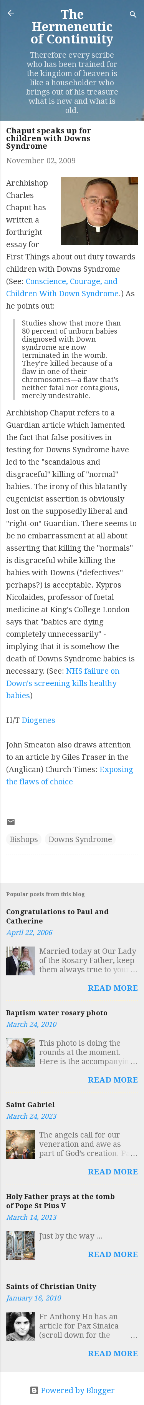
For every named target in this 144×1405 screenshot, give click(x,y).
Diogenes (38, 720)
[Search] (133, 15)
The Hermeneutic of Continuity (72, 27)
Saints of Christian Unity (51, 1286)
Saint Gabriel (30, 1105)
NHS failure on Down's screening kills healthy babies (62, 683)
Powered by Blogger (77, 1390)
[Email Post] (10, 824)
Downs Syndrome (80, 839)
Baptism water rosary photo (57, 1013)
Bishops (24, 839)
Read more (113, 988)
